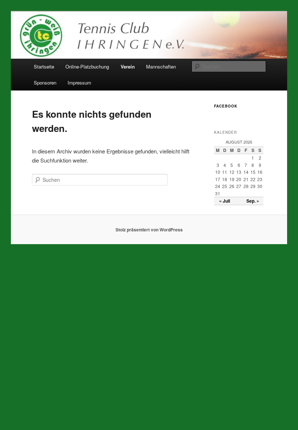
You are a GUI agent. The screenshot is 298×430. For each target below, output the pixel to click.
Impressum (79, 82)
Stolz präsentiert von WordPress (149, 229)
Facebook (225, 106)
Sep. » (252, 201)
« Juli (224, 201)
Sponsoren (45, 82)
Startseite (44, 66)
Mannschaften (161, 66)
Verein (128, 66)
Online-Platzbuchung (87, 66)
